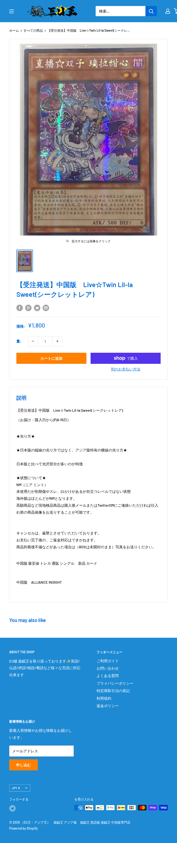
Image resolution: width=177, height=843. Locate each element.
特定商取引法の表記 (113, 690)
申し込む (23, 765)
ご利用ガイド (108, 661)
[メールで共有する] (46, 307)
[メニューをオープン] (11, 11)
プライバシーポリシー (115, 683)
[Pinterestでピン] (28, 307)
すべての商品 (33, 30)
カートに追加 (51, 358)
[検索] (151, 11)
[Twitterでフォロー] (12, 808)
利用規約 (104, 698)
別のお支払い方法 (125, 369)
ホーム (14, 30)
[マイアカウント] (167, 11)
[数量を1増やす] (57, 341)
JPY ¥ (16, 788)
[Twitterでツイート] (37, 307)
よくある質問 (108, 675)
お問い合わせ (108, 668)
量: (18, 341)
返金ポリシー (108, 705)
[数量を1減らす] (33, 341)
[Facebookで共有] (19, 307)
